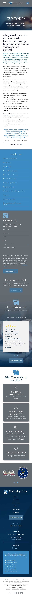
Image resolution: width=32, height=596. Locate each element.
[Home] (16, 3)
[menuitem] (16, 159)
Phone (5, 236)
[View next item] (18, 356)
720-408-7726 (16, 526)
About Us (16, 500)
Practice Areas (16, 503)
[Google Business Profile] (16, 548)
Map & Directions (16, 539)
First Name (6, 229)
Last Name (6, 233)
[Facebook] (19, 548)
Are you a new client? (8, 244)
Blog (16, 506)
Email (4, 240)
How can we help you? (9, 247)
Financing (16, 512)
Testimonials (16, 509)
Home (16, 497)
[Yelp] (13, 548)
